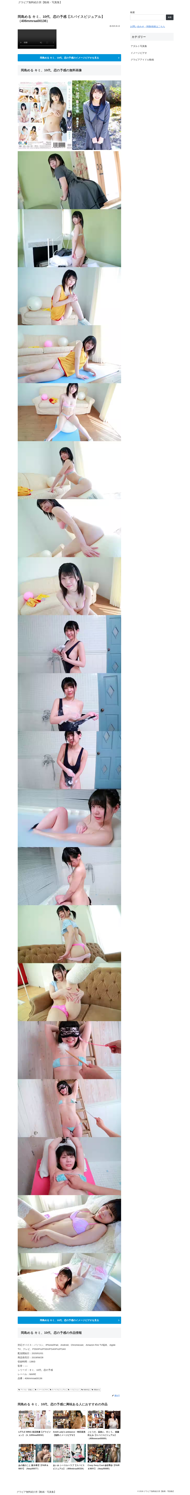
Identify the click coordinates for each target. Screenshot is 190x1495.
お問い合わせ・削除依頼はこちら (147, 26)
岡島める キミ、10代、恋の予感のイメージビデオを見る (69, 57)
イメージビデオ (42, 1390)
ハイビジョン (74, 1390)
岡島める (97, 1390)
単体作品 (86, 1390)
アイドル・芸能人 (26, 1390)
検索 (132, 12)
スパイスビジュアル (59, 1390)
